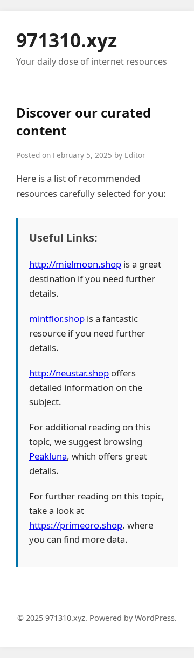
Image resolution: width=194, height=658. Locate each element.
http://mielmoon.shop (75, 264)
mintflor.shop (57, 318)
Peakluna (48, 456)
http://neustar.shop (69, 373)
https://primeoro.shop (75, 525)
